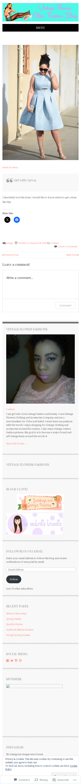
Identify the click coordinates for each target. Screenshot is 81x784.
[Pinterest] (20, 660)
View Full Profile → (16, 443)
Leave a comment (67, 246)
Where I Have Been (16, 613)
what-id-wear (10, 167)
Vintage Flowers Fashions (27, 465)
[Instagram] (16, 660)
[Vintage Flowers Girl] (40, 22)
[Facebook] (7, 660)
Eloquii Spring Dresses (18, 635)
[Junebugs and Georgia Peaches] (40, 511)
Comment (65, 305)
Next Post (72, 254)
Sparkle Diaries (14, 624)
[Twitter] (11, 660)
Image (9, 243)
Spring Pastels (13, 619)
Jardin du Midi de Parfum (19, 629)
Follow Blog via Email (24, 551)
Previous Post (10, 254)
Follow (14, 579)
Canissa (54, 243)
